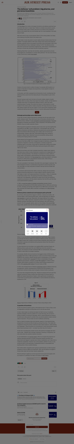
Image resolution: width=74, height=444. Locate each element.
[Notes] (41, 231)
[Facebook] (32, 231)
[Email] (37, 231)
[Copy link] (28, 231)
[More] (46, 231)
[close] (47, 210)
